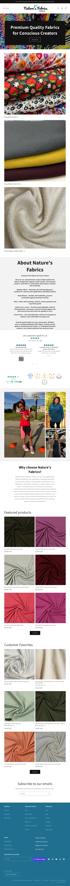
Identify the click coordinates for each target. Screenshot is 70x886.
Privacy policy (45, 880)
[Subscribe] (48, 794)
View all (35, 633)
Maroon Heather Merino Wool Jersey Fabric (46, 587)
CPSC (26, 810)
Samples (48, 822)
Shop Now (35, 39)
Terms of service (53, 880)
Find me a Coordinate (31, 825)
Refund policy (37, 880)
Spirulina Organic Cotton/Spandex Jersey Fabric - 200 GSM (50, 723)
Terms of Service (8, 849)
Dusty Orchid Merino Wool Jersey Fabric (45, 549)
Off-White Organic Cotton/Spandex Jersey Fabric (16, 681)
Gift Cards (48, 825)
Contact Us (7, 814)
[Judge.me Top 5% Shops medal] (59, 376)
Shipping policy (62, 880)
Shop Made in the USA (12, 184)
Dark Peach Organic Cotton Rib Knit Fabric (15, 764)
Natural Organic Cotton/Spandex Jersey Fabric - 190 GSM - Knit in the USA (50, 682)
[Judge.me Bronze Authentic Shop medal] (51, 376)
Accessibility (7, 841)
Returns (27, 829)
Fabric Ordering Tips (30, 818)
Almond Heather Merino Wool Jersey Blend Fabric (16, 587)
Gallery (48, 818)
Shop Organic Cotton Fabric (13, 251)
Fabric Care (28, 822)
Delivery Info (28, 814)
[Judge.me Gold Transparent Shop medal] (37, 376)
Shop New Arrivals (10, 117)
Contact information (61, 882)
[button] (3, 8)
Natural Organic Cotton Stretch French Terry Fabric (48, 764)
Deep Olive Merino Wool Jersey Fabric (13, 549)
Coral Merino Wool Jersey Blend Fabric (13, 625)
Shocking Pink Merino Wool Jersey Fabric (45, 625)
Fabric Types (49, 829)
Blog (47, 814)
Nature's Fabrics (19, 880)
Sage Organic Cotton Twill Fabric (12, 723)
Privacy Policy (8, 845)
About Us (6, 810)
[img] (35, 338)
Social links (7, 818)
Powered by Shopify (28, 880)
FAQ (47, 810)
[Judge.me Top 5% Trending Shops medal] (44, 382)
